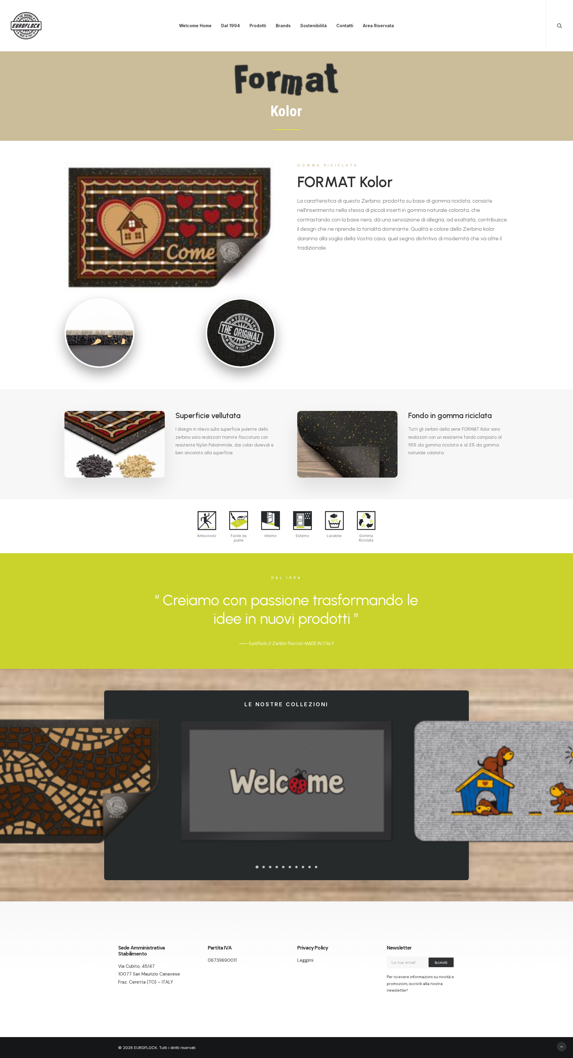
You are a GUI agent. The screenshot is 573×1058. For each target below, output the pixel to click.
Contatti (344, 25)
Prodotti (257, 25)
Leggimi (305, 960)
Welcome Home (195, 25)
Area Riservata (378, 25)
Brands (283, 25)
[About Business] (170, 227)
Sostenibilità (313, 25)
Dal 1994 (230, 25)
